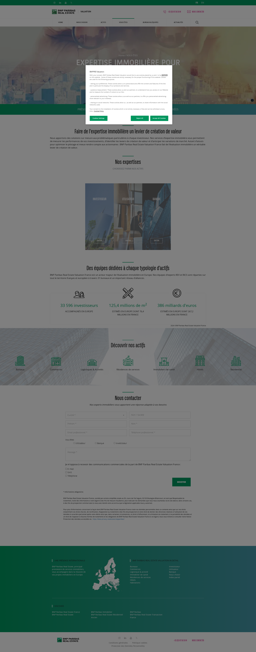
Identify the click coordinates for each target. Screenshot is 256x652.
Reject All (140, 118)
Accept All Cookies (159, 118)
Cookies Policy (99, 111)
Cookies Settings (99, 118)
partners (164, 75)
